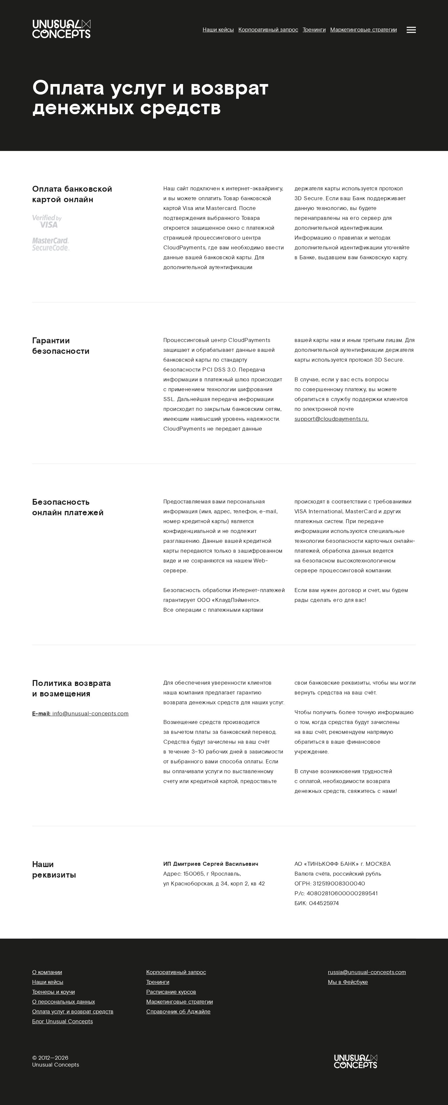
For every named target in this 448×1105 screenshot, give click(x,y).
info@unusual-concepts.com (90, 713)
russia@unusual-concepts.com (367, 972)
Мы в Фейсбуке (348, 982)
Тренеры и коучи (53, 991)
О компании (47, 972)
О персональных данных (63, 1001)
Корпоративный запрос (268, 29)
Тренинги (314, 29)
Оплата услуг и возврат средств (72, 1011)
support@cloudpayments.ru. (332, 418)
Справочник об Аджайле (178, 1011)
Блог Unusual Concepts (62, 1021)
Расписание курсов (171, 991)
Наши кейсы (218, 29)
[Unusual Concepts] (61, 28)
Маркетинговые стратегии (363, 29)
